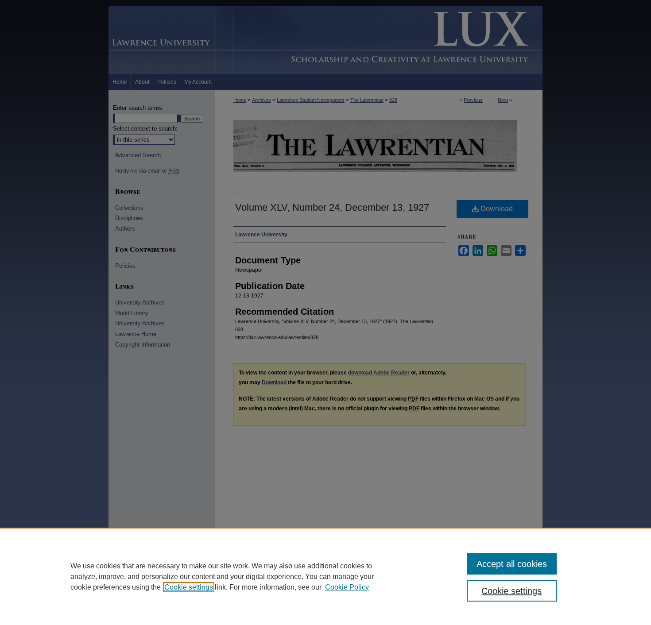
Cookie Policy (347, 587)
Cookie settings (188, 587)
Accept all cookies (512, 564)
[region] (325, 576)
